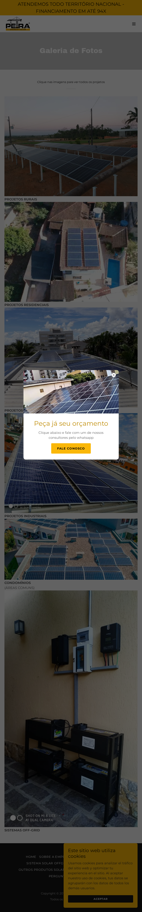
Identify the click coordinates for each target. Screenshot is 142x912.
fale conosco (71, 448)
